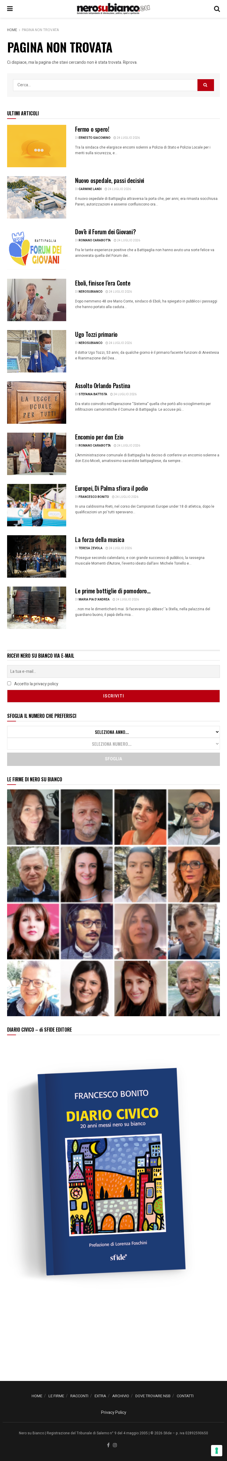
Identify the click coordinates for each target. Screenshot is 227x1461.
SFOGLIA (113, 759)
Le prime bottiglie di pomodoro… (112, 590)
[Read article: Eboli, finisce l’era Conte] (36, 300)
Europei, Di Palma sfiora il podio (111, 488)
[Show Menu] (10, 9)
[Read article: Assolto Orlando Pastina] (36, 402)
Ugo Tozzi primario (96, 334)
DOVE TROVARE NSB (153, 1396)
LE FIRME (56, 1396)
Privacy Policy (113, 1412)
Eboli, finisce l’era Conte (103, 282)
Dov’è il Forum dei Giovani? (105, 231)
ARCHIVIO (120, 1396)
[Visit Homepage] (113, 9)
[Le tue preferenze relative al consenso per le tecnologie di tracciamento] (216, 1450)
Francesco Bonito (94, 497)
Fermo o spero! (92, 129)
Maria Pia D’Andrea (94, 600)
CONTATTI (185, 1396)
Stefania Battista (93, 394)
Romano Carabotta (95, 240)
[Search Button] (217, 9)
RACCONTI (79, 1396)
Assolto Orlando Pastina (102, 385)
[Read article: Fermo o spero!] (36, 146)
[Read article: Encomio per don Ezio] (36, 454)
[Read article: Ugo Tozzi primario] (36, 351)
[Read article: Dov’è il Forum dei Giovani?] (36, 248)
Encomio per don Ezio (99, 436)
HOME (37, 1396)
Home (12, 30)
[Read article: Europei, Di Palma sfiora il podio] (36, 505)
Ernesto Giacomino (95, 138)
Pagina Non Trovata (40, 30)
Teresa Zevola (91, 548)
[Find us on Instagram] (115, 1445)
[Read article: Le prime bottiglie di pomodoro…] (36, 608)
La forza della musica (99, 539)
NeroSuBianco (91, 292)
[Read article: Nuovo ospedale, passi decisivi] (36, 197)
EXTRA (100, 1396)
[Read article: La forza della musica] (36, 556)
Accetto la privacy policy (35, 684)
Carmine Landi (90, 189)
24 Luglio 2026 (128, 138)
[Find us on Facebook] (108, 1445)
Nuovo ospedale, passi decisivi (109, 180)
